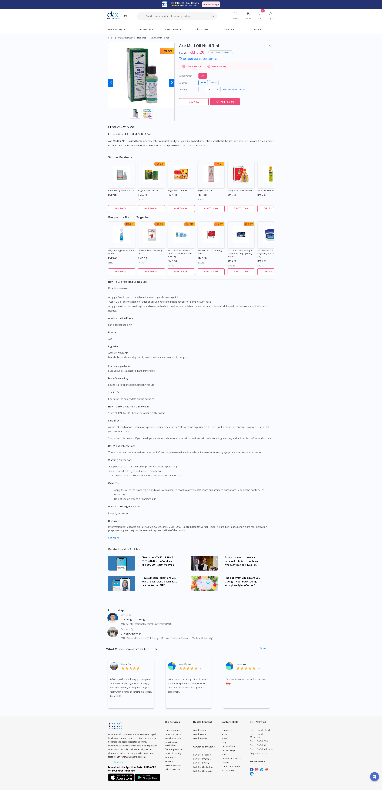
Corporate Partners (231, 766)
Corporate (229, 29)
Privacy (225, 738)
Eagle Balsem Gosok (148, 190)
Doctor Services (143, 29)
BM (125, 15)
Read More (119, 762)
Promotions (170, 757)
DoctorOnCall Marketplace (256, 736)
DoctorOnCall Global (260, 730)
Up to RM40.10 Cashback (220, 52)
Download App (211, 4)
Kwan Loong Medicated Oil (121, 190)
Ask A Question (172, 769)
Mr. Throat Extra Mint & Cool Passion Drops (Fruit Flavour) (180, 253)
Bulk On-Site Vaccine (203, 771)
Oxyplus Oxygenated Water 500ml (121, 252)
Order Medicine (172, 730)
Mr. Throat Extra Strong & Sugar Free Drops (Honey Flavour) (240, 253)
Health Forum (200, 734)
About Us (226, 734)
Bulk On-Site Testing (203, 767)
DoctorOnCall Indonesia (261, 749)
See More (113, 537)
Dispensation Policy (231, 758)
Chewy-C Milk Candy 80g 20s (150, 252)
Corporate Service (258, 753)
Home (110, 38)
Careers (225, 762)
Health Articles (200, 738)
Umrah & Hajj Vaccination (171, 744)
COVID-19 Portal (201, 763)
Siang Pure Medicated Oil (240, 190)
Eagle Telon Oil (205, 190)
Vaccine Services (173, 765)
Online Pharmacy (114, 29)
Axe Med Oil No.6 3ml (160, 38)
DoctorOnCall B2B (259, 741)
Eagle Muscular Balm (178, 190)
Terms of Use (228, 746)
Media (225, 754)
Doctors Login (228, 750)
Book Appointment (174, 749)
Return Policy (228, 770)
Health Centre (171, 29)
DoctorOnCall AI (258, 745)
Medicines (141, 38)
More (256, 29)
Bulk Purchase (201, 29)
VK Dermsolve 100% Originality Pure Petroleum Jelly (270, 253)
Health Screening (173, 753)
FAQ (224, 742)
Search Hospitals (173, 738)
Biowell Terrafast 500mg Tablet (210, 252)
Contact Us (227, 730)
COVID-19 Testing (202, 754)
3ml (202, 75)
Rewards (169, 761)
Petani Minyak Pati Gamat (269, 190)
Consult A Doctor (173, 734)
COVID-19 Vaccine (202, 758)
